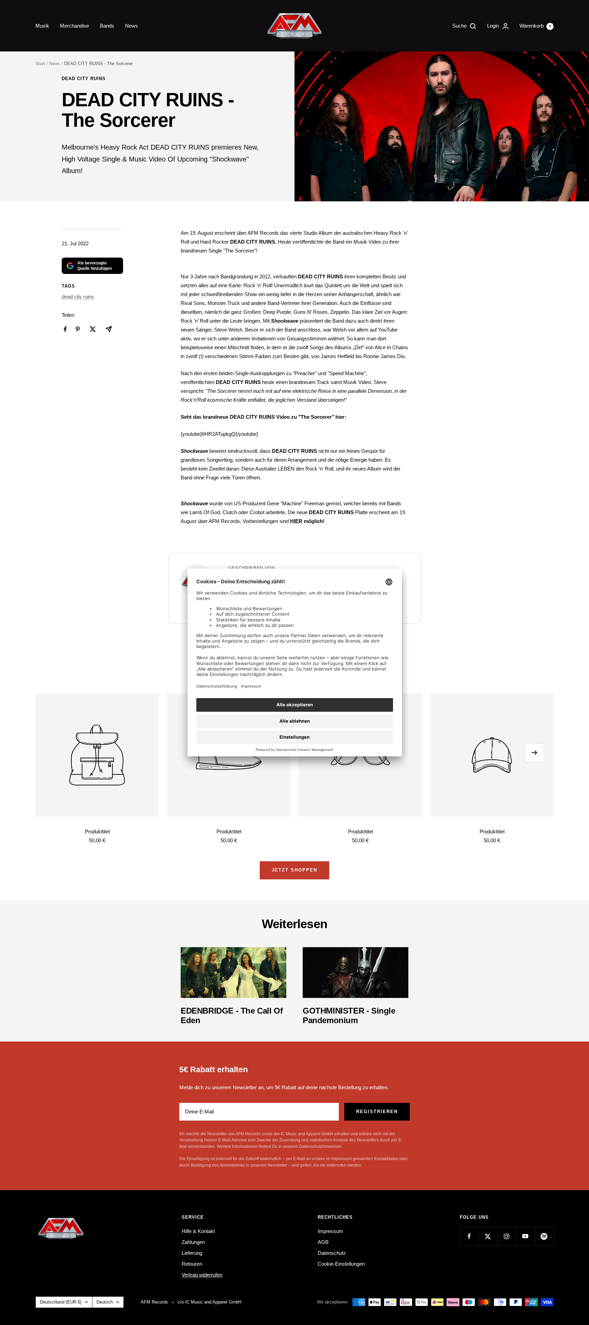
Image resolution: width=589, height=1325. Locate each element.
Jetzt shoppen (294, 870)
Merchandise (74, 26)
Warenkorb (535, 26)
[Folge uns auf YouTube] (525, 1236)
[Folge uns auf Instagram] (506, 1236)
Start (40, 63)
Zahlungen (193, 1242)
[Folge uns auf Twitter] (488, 1236)
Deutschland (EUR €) (60, 1302)
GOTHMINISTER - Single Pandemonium (349, 1015)
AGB (323, 1242)
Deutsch (104, 1302)
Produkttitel (97, 831)
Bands (107, 26)
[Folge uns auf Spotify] (544, 1236)
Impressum (330, 1231)
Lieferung (192, 1253)
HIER (296, 521)
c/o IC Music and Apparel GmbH (209, 1302)
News (131, 26)
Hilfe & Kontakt (198, 1231)
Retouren (192, 1264)
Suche (460, 26)
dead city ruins (84, 78)
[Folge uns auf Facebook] (469, 1236)
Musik (42, 26)
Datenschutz (332, 1253)
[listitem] (65, 329)
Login (493, 26)
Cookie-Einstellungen (341, 1264)
